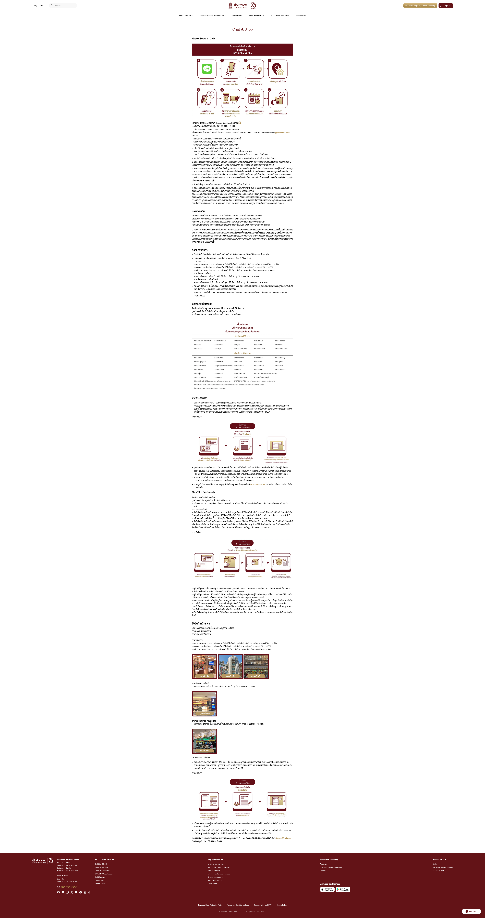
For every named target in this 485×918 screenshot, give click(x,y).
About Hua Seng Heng (280, 15)
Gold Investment (186, 15)
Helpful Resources (215, 859)
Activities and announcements (219, 874)
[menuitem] (36, 6)
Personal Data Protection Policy (210, 905)
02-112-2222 (70, 887)
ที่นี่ (239, 123)
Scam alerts (212, 884)
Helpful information (215, 880)
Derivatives (237, 15)
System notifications (215, 877)
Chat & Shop (100, 884)
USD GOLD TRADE (102, 871)
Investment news (214, 871)
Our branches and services (443, 867)
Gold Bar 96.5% (101, 864)
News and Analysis (256, 15)
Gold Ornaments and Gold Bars (213, 15)
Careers (323, 871)
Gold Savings (100, 877)
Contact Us (301, 15)
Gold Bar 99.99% (101, 867)
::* (265, 911)
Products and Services (104, 859)
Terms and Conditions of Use (238, 905)
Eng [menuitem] (35, 6)
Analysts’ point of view (216, 864)
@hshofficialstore (282, 133)
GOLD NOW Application (104, 874)
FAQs (435, 864)
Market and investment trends (219, 867)
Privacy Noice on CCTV (262, 905)
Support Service (439, 859)
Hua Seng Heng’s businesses (331, 867)
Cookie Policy (281, 905)
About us (323, 864)
